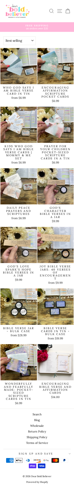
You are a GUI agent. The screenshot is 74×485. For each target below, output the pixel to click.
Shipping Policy (37, 437)
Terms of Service (37, 443)
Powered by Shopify (37, 481)
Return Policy (37, 431)
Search (37, 414)
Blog (37, 420)
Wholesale (37, 426)
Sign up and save (36, 453)
